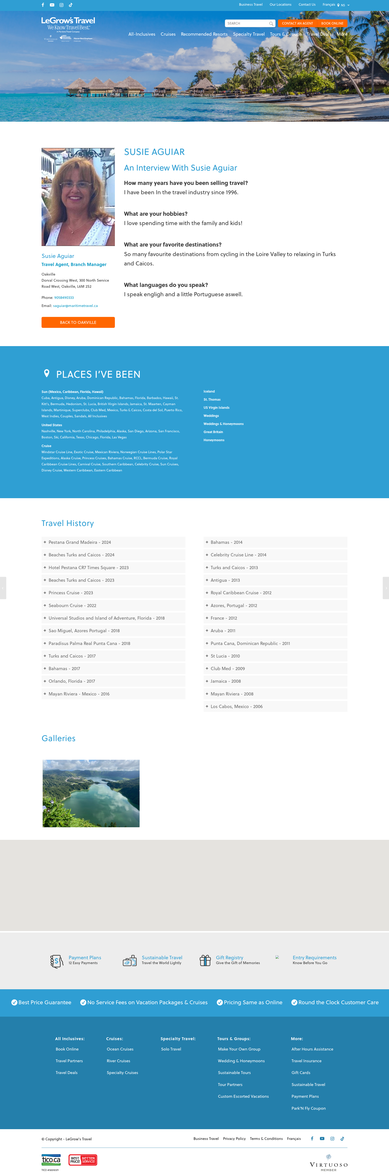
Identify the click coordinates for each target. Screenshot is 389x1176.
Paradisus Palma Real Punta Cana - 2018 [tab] (89, 643)
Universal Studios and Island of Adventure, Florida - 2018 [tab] (107, 618)
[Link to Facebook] (43, 5)
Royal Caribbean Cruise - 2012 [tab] (241, 592)
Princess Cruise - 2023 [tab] (71, 592)
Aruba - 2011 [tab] (223, 630)
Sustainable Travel (162, 957)
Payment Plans (85, 957)
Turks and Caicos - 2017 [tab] (72, 656)
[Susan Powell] (3, 588)
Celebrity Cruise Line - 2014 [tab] (238, 555)
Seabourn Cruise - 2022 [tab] (72, 605)
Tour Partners (230, 1084)
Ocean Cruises (120, 1049)
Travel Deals (67, 1072)
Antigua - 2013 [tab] (225, 580)
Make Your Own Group (239, 1049)
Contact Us (307, 4)
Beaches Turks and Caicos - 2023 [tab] (81, 580)
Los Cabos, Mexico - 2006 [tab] (237, 706)
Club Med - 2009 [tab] (228, 668)
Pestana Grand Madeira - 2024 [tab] (80, 542)
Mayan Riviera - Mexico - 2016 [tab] (79, 694)
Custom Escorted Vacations (243, 1096)
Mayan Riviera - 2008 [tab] (232, 694)
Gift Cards (301, 1072)
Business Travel (251, 4)
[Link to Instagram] (61, 5)
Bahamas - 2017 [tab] (64, 668)
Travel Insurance (307, 1061)
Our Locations (281, 4)
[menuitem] (251, 4)
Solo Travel (171, 1049)
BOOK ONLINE (332, 23)
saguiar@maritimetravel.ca (75, 305)
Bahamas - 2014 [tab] (227, 542)
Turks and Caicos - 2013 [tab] (234, 567)
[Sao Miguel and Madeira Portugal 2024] (91, 793)
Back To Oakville (78, 322)
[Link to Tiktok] (71, 5)
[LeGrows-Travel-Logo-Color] (68, 29)
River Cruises (118, 1061)
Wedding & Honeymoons (241, 1061)
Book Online (67, 1049)
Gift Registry (229, 957)
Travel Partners (69, 1061)
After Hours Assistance (312, 1049)
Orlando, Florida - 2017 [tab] (72, 681)
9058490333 (64, 297)
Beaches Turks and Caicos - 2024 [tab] (81, 555)
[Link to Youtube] (52, 5)
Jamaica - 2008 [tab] (226, 681)
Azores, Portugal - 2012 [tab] (234, 605)
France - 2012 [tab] (224, 618)
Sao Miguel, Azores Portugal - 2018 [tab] (84, 630)
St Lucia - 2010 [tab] (225, 656)
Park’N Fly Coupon (309, 1108)
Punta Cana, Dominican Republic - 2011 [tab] (250, 643)
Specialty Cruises (122, 1072)
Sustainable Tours (234, 1072)
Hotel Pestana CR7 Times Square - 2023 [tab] (89, 567)
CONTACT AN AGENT (297, 23)
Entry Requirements (315, 957)
